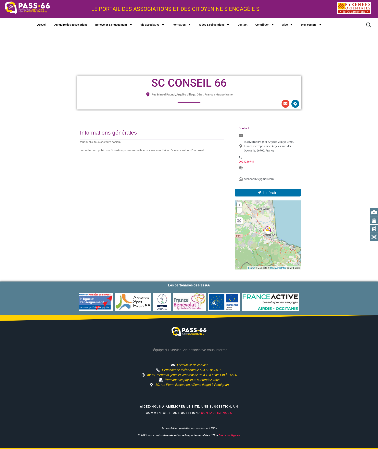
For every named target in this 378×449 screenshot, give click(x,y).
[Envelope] (285, 104)
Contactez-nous (216, 413)
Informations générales (108, 133)
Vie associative (149, 24)
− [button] (239, 210)
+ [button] (239, 205)
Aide (285, 24)
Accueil (41, 24)
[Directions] (295, 104)
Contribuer (262, 24)
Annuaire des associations (70, 24)
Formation (179, 24)
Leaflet (251, 267)
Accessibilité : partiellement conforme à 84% (189, 428)
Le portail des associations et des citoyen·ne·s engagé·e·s (175, 9)
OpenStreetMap (278, 267)
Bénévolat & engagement (111, 24)
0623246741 (246, 161)
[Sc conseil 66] (268, 230)
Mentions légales (229, 435)
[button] (368, 25)
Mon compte (309, 24)
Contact (242, 24)
